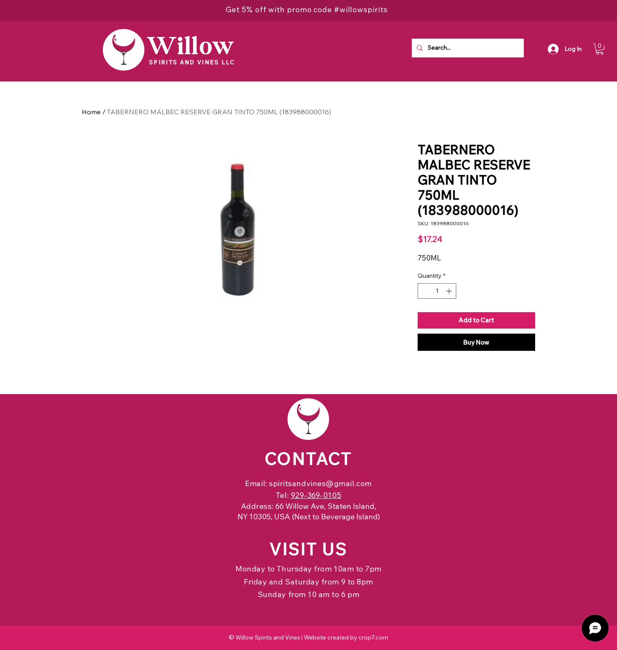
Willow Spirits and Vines (267, 637)
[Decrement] (424, 291)
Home (91, 112)
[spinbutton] (436, 291)
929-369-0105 (316, 495)
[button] (600, 49)
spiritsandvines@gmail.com (320, 483)
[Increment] (449, 291)
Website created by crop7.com (346, 637)
